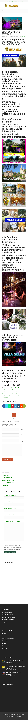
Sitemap (19, 716)
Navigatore (5, 622)
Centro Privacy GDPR (11, 716)
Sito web (22, 440)
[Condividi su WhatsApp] (9, 406)
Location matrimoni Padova (13, 393)
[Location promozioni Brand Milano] (12, 23)
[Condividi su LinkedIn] (15, 406)
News (3, 11)
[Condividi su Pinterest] (12, 406)
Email (22, 434)
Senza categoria (14, 36)
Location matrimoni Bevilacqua (9, 389)
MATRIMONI (5, 636)
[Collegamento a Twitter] (25, 718)
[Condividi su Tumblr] (18, 406)
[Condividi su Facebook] (3, 406)
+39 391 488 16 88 (9, 617)
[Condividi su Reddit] (21, 406)
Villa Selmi (23, 36)
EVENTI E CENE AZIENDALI (8, 638)
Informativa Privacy (14, 545)
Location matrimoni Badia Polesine (13, 387)
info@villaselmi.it (19, 1)
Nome (22, 429)
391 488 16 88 (9, 1)
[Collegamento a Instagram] (22, 718)
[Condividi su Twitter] (6, 406)
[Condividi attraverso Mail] (24, 406)
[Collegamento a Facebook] (20, 718)
